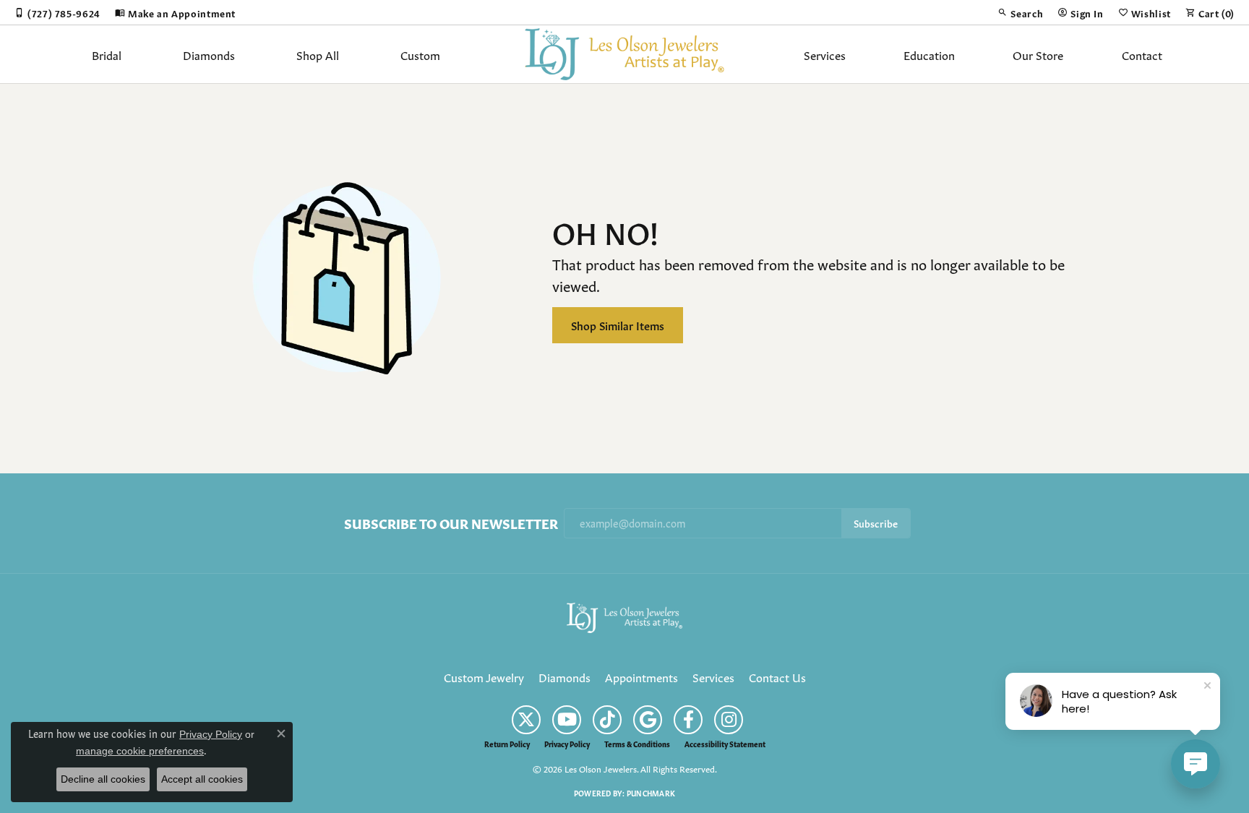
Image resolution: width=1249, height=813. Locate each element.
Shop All (317, 54)
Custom (420, 54)
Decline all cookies (103, 779)
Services (825, 54)
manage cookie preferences (140, 751)
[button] (1020, 12)
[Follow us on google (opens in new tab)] (647, 719)
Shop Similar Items (617, 324)
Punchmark (651, 793)
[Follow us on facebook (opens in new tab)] (688, 719)
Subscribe (876, 523)
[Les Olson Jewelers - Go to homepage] (624, 615)
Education (929, 54)
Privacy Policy (567, 743)
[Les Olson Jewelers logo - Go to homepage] (624, 54)
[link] (57, 12)
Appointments (641, 676)
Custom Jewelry (484, 676)
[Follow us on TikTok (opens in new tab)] (607, 719)
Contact (1142, 54)
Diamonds (209, 54)
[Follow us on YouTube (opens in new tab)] (566, 719)
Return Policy (507, 743)
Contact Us (777, 676)
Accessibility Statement (724, 743)
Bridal (106, 54)
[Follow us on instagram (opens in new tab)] (728, 719)
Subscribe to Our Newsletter (451, 523)
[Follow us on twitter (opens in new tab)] (526, 719)
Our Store (1038, 54)
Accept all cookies (202, 779)
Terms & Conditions (637, 743)
